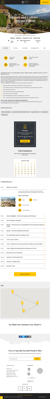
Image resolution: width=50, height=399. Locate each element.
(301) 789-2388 (12, 373)
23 (34, 171)
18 (18, 171)
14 (28, 169)
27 (25, 173)
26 (21, 173)
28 (28, 173)
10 (15, 169)
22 (31, 171)
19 (21, 171)
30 (34, 173)
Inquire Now (25, 141)
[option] (25, 133)
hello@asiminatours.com (13, 376)
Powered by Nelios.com (42, 396)
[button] (12, 291)
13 (25, 169)
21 (28, 171)
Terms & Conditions (28, 395)
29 (31, 173)
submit (37, 358)
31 (15, 176)
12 (21, 169)
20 (25, 171)
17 (15, 171)
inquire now (45, 2)
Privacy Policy (20, 395)
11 (18, 169)
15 (31, 169)
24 (15, 173)
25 (18, 173)
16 (34, 169)
